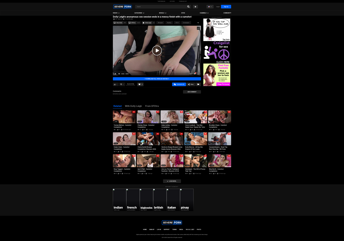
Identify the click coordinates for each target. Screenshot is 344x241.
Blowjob (160, 22)
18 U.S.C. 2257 (190, 229)
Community (227, 13)
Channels (203, 13)
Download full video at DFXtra (157, 79)
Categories (138, 13)
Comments (117, 91)
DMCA (181, 229)
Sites (183, 13)
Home (145, 229)
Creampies (186, 22)
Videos (115, 13)
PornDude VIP (183, 1)
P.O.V (177, 22)
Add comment (192, 92)
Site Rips (172, 1)
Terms (174, 229)
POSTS (199, 229)
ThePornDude (161, 1)
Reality (169, 22)
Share (192, 84)
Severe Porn (170, 237)
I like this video (116, 84)
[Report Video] (198, 84)
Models (161, 13)
